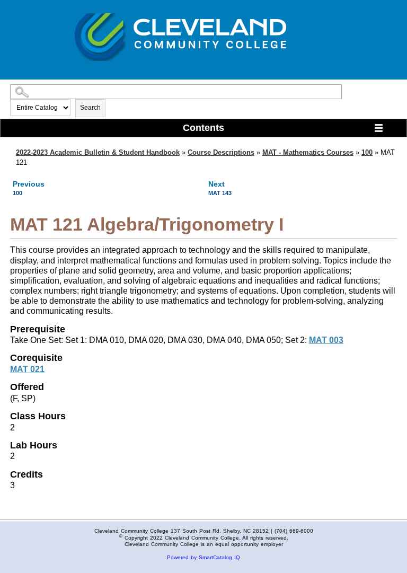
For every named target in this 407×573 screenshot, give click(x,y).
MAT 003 (326, 340)
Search (90, 107)
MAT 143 (220, 193)
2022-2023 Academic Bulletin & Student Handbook (98, 152)
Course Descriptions (221, 152)
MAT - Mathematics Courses (307, 152)
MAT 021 (27, 369)
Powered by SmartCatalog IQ (203, 557)
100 (367, 152)
